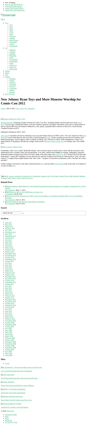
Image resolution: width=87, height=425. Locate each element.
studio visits (13, 69)
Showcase (8, 420)
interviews (12, 67)
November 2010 (10, 301)
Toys (6, 23)
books (11, 63)
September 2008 (10, 347)
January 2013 (9, 251)
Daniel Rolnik (59, 164)
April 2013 (8, 246)
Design (7, 77)
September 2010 (10, 305)
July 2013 (8, 240)
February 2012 (10, 273)
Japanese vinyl (45, 176)
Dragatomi (36, 176)
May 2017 (8, 224)
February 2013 (10, 249)
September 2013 (10, 236)
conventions (13, 46)
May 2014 (8, 234)
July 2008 (8, 351)
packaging (12, 84)
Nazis (9, 178)
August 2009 (9, 326)
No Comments (29, 108)
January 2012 (9, 274)
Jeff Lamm (4, 136)
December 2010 (10, 299)
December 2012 (10, 253)
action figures (13, 40)
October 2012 (9, 257)
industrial (12, 79)
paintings (12, 54)
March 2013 (9, 248)
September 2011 (10, 282)
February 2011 (10, 296)
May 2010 (8, 313)
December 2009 (10, 321)
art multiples (13, 59)
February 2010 (10, 319)
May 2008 (8, 353)
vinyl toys (29, 178)
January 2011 (9, 297)
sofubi (23, 178)
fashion (11, 81)
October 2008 (9, 346)
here (42, 164)
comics (11, 176)
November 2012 (10, 255)
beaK (49, 137)
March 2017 (9, 226)
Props (7, 418)
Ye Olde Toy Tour (11, 422)
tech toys (12, 86)
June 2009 (8, 330)
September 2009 (10, 324)
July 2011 (8, 286)
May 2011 (8, 290)
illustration (12, 56)
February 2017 (10, 228)
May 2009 (8, 332)
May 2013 (8, 244)
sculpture (12, 52)
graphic (11, 90)
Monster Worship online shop (54, 141)
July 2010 (8, 309)
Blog (6, 416)
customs (12, 38)
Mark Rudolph (74, 176)
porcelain (12, 36)
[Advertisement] (26, 113)
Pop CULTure (10, 94)
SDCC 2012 (16, 178)
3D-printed (13, 42)
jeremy (3, 108)
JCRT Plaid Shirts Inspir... (13, 6)
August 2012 (9, 261)
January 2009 (9, 340)
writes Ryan (59, 154)
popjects (12, 92)
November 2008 (10, 344)
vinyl (11, 25)
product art (13, 65)
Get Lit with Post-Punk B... (14, 4)
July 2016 (8, 230)
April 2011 (8, 292)
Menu (3, 19)
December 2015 (10, 232)
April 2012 (8, 269)
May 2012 (8, 267)
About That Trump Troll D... (14, 8)
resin (11, 27)
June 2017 (8, 223)
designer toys (27, 176)
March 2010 (9, 317)
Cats (6, 75)
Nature (7, 71)
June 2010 (8, 311)
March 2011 (9, 294)
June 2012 (8, 265)
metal (11, 34)
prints (11, 58)
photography (13, 61)
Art (6, 48)
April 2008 (8, 355)
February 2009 (10, 338)
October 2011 (9, 280)
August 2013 (9, 238)
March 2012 (9, 271)
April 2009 (8, 334)
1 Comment (9, 194)
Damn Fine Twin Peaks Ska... (15, 10)
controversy (18, 176)
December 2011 (10, 276)
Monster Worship (6, 123)
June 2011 (8, 288)
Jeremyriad (10, 411)
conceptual (13, 88)
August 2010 (9, 307)
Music (7, 73)
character (12, 82)
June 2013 (8, 242)
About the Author (11, 414)
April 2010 (8, 315)
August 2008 (9, 349)
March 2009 (9, 336)
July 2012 (8, 263)
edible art (12, 50)
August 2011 (9, 284)
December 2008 (10, 342)
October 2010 (9, 303)
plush (11, 31)
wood (11, 33)
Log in (7, 363)
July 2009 (8, 328)
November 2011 (10, 278)
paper (11, 29)
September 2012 (10, 259)
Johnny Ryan (63, 176)
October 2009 (9, 322)
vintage (11, 44)
